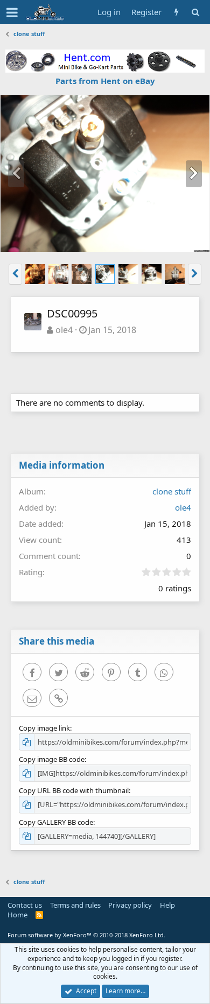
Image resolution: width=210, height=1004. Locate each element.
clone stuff (171, 491)
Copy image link (44, 728)
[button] (12, 12)
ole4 (64, 330)
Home (17, 915)
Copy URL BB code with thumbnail (74, 790)
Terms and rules (75, 905)
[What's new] (176, 12)
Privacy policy (130, 905)
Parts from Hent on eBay (105, 80)
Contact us (25, 905)
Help (167, 905)
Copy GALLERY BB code (56, 822)
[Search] (195, 12)
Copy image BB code (52, 759)
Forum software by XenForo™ (86, 935)
